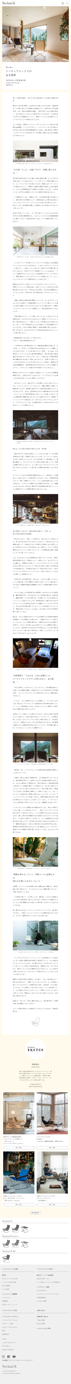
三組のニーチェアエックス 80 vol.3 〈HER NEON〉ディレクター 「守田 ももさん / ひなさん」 (13, 1198)
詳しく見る (19, 1147)
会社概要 (5, 1360)
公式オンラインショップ (9, 1304)
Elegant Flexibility (8, 1349)
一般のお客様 (41, 1320)
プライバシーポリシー (15, 1360)
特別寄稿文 (5, 1334)
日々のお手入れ (41, 1290)
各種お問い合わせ (42, 1316)
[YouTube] (14, 1356)
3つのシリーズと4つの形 (9, 1278)
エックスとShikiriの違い (9, 1282)
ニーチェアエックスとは (9, 1320)
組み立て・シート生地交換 (45, 1275)
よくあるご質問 (41, 1301)
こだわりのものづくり (9, 1342)
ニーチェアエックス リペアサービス (48, 1294)
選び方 (4, 1275)
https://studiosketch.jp (35, 1086)
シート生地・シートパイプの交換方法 (48, 1282)
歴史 (3, 1330)
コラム (4, 1339)
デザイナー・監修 (7, 1323)
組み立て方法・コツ (43, 1278)
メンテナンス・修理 (43, 1287)
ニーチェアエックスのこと (10, 1316)
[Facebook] (8, 1356)
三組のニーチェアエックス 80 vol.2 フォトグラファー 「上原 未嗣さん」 (46, 1198)
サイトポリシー (28, 1360)
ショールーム (6, 1297)
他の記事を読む (35, 1212)
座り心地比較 (6, 1285)
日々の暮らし (10, 67)
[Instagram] (3, 1356)
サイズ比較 (5, 1289)
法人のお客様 (41, 1323)
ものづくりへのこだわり (9, 1327)
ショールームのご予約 (43, 1328)
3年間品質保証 (41, 1297)
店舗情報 (5, 1301)
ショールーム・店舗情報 (9, 1294)
